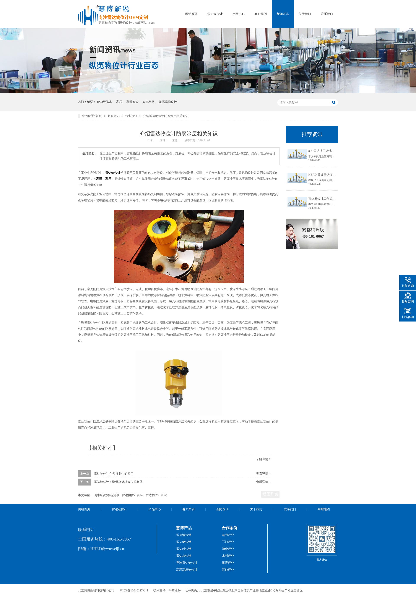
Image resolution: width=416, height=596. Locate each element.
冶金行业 (228, 549)
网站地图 (324, 509)
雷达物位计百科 (132, 495)
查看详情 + (263, 473)
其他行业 (228, 569)
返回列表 (270, 494)
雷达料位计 (183, 549)
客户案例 (261, 14)
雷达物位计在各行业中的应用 (113, 473)
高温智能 (132, 102)
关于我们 (305, 14)
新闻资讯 (283, 14)
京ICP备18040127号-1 (134, 590)
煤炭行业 (228, 562)
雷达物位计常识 (156, 495)
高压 (119, 102)
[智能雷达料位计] (208, 92)
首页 (99, 116)
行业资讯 (131, 116)
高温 (99, 178)
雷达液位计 (215, 14)
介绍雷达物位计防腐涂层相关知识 (165, 116)
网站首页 (191, 14)
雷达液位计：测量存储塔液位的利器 (118, 482)
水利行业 (228, 555)
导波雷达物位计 (186, 562)
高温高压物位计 (186, 569)
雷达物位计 (112, 172)
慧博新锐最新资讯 (107, 495)
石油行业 (228, 542)
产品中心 (238, 14)
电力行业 (228, 535)
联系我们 (327, 14)
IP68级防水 (104, 102)
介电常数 (149, 102)
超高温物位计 (168, 102)
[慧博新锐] (88, 24)
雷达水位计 (183, 555)
